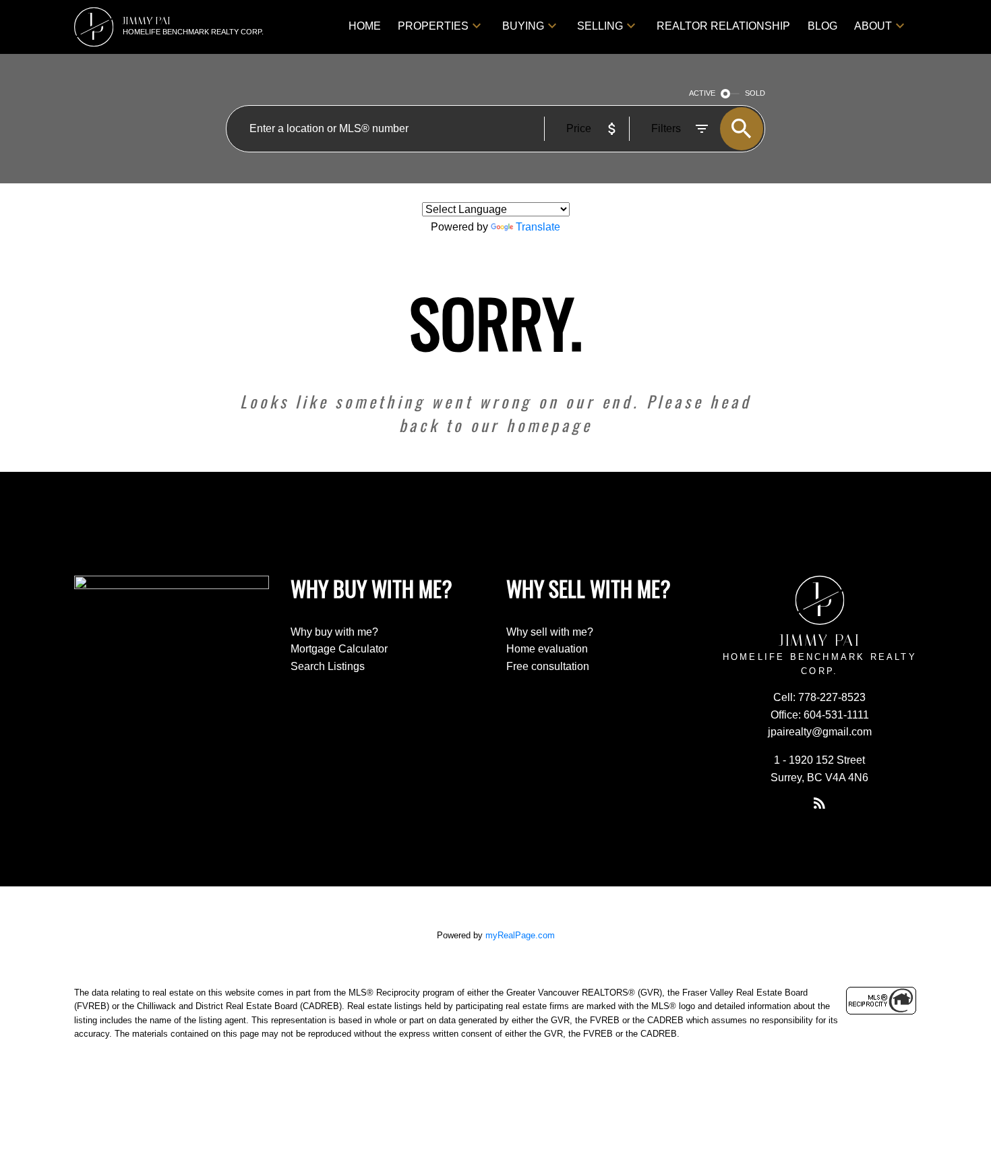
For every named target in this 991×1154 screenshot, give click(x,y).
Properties (433, 26)
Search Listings (328, 666)
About (873, 26)
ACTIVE (702, 93)
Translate (538, 227)
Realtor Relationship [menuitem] (723, 26)
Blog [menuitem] (822, 26)
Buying (523, 26)
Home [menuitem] (365, 26)
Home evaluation (547, 649)
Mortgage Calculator (339, 649)
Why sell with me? (549, 632)
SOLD (755, 93)
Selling (600, 26)
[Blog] (819, 802)
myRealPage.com (520, 935)
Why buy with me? (334, 632)
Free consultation (547, 666)
